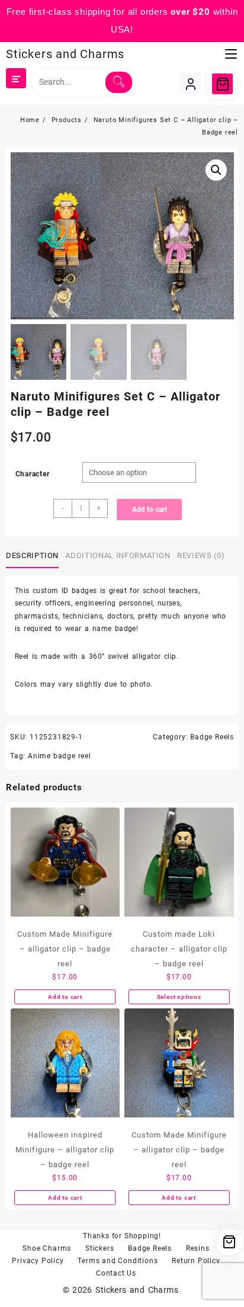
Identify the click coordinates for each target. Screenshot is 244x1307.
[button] (216, 170)
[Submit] (118, 82)
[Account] (190, 83)
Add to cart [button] (65, 997)
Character (32, 474)
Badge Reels (212, 737)
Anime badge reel (59, 756)
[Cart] (222, 83)
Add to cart (149, 509)
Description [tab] (32, 555)
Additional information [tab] (117, 555)
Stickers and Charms (65, 54)
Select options (179, 997)
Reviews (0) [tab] (200, 555)
